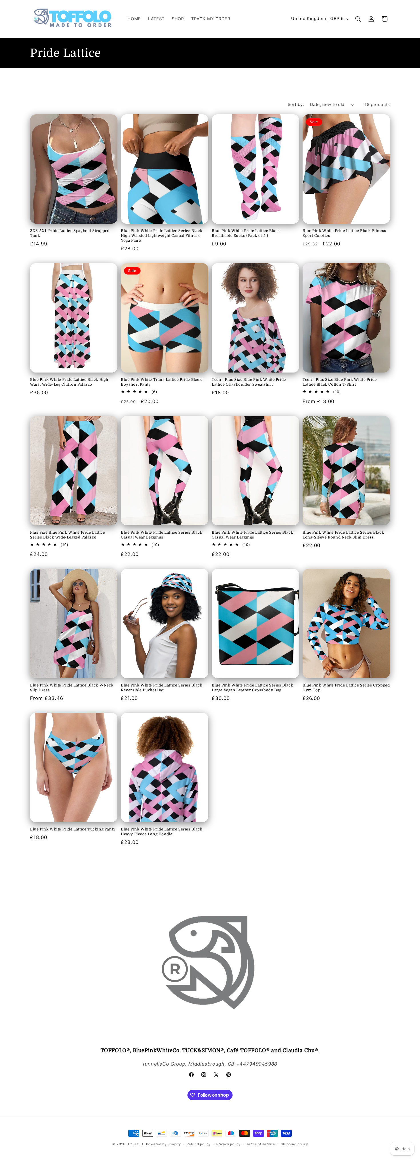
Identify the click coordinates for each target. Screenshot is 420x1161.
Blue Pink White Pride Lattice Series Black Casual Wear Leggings (161, 534)
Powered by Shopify (163, 1144)
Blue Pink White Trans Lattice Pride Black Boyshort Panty (161, 382)
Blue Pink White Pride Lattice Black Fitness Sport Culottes (344, 233)
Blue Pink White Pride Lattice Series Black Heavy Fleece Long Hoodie (161, 831)
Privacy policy (228, 1144)
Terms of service (260, 1144)
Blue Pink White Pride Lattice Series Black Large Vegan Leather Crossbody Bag (252, 687)
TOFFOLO (136, 1144)
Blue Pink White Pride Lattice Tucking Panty (73, 829)
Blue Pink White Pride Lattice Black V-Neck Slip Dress (71, 687)
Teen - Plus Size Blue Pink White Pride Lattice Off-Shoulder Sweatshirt (249, 382)
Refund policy (199, 1144)
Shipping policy (294, 1144)
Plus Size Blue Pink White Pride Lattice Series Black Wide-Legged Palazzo (67, 534)
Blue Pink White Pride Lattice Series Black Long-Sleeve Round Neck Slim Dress (343, 534)
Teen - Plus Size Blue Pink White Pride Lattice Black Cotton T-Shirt (340, 382)
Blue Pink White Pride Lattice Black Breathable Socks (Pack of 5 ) (246, 233)
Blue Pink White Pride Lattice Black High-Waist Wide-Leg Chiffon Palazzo (70, 382)
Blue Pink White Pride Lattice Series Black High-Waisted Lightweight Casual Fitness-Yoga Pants (161, 236)
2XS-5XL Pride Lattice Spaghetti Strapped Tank (70, 233)
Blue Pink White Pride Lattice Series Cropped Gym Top (346, 687)
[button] (358, 18)
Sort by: (296, 104)
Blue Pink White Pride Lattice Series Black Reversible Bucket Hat (161, 687)
